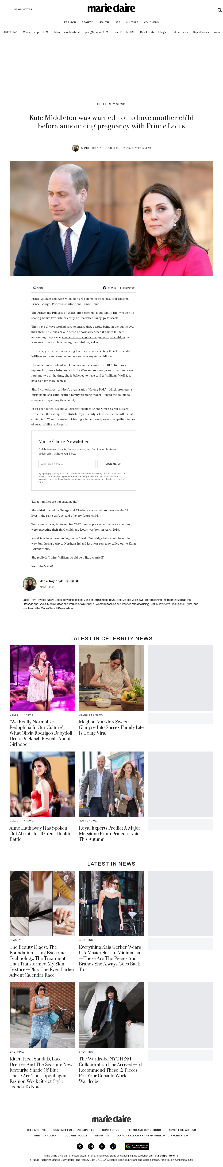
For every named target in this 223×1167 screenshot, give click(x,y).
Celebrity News (111, 104)
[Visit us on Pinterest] (113, 1146)
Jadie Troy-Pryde (94, 148)
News (148, 148)
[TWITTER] (67, 581)
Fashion (70, 22)
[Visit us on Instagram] (91, 1146)
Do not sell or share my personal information (153, 1135)
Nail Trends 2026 (124, 32)
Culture (132, 22)
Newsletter (129, 288)
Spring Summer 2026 (96, 32)
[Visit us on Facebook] (102, 1146)
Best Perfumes (179, 32)
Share (40, 288)
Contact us (111, 1130)
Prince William (41, 298)
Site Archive (36, 1130)
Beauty (87, 22)
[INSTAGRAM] (72, 581)
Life (117, 22)
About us (102, 1135)
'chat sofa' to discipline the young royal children (93, 337)
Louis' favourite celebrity (58, 318)
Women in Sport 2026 (36, 32)
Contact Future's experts (73, 1130)
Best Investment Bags (153, 32)
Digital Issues (201, 32)
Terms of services (77, 473)
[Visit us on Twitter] (80, 1146)
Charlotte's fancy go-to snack (98, 318)
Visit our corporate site (163, 1155)
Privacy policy (45, 1135)
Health (103, 22)
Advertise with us (182, 1130)
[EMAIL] (77, 581)
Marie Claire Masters (66, 32)
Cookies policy (75, 1135)
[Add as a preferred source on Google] (158, 1146)
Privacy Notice (45, 476)
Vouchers (151, 22)
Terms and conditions (144, 1130)
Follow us (111, 288)
